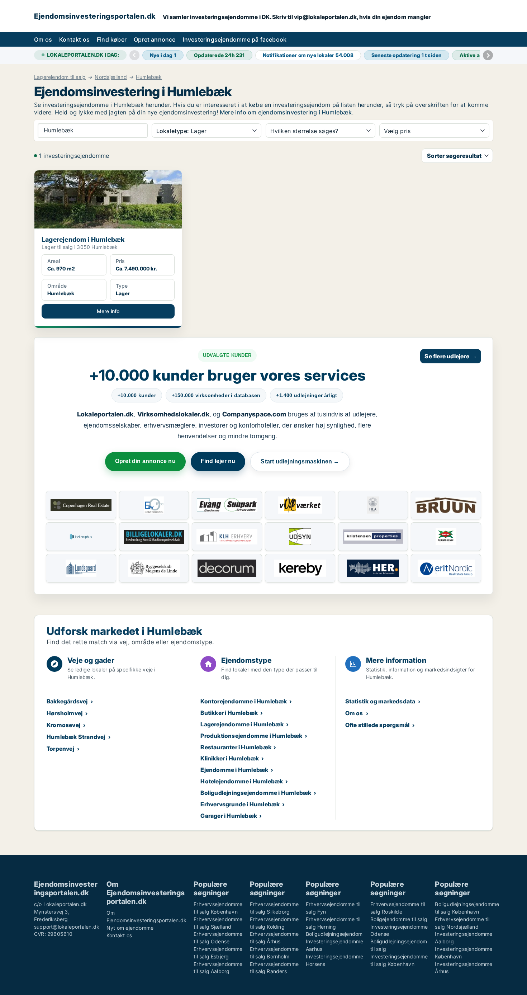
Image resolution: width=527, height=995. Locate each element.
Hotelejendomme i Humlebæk (241, 781)
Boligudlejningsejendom (334, 934)
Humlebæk (149, 77)
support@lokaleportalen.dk (66, 927)
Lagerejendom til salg (60, 77)
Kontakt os (74, 39)
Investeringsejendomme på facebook (235, 39)
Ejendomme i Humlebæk (234, 769)
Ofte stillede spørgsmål (377, 724)
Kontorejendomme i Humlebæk (243, 701)
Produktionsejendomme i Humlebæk (251, 735)
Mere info (108, 311)
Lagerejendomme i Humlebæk (242, 724)
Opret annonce (155, 39)
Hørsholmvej (64, 713)
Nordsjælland (111, 77)
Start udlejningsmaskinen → (300, 461)
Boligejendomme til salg (398, 919)
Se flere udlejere (450, 356)
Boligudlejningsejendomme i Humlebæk (255, 792)
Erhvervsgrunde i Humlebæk (240, 804)
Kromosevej (63, 724)
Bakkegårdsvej (67, 701)
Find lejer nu (218, 461)
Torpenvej (60, 748)
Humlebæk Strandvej (76, 736)
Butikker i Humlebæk (229, 712)
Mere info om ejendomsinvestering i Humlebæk (286, 112)
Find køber (112, 39)
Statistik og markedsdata (380, 701)
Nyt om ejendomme (129, 928)
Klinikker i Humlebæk (229, 758)
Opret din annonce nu (145, 461)
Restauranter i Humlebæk (235, 747)
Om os (43, 39)
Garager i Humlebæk (228, 815)
